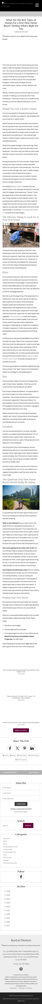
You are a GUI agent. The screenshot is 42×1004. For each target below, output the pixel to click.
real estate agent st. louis (10, 847)
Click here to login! (21, 812)
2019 (8, 918)
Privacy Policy (13, 988)
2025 (8, 895)
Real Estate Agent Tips (9, 852)
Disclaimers (36, 998)
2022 (8, 906)
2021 (8, 910)
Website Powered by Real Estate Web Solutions (21, 995)
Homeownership (34, 755)
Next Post (33, 772)
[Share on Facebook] (10, 748)
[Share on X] (17, 748)
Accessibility (22, 988)
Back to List (20, 730)
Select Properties (22, 760)
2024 (8, 899)
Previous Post (10, 772)
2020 (8, 914)
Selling (5, 841)
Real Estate (6, 838)
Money (6, 755)
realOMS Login (21, 1001)
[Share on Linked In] (32, 748)
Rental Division (21, 940)
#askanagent (22, 755)
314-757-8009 (24, 964)
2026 (8, 891)
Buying (13, 755)
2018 (8, 922)
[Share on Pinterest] (24, 748)
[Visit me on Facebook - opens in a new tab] (21, 877)
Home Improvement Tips (10, 863)
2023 (8, 903)
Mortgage (6, 860)
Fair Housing (29, 988)
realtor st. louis (7, 857)
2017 (8, 926)
